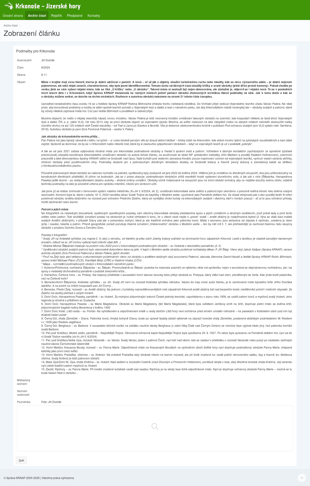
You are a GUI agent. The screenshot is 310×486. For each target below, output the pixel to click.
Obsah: (21, 82)
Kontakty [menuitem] (94, 15)
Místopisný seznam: (23, 381)
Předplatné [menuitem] (75, 15)
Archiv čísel (11, 25)
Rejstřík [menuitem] (56, 15)
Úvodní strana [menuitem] (13, 15)
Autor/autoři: (24, 60)
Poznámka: (24, 402)
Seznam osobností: (23, 392)
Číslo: (20, 67)
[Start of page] (301, 477)
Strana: (21, 74)
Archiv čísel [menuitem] (38, 15)
